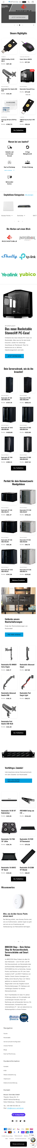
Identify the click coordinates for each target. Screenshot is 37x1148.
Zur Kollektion (18, 130)
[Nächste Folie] (23, 25)
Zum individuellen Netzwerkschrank (14, 780)
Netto (20, 2)
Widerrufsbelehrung (10, 1074)
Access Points (6, 215)
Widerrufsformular (18, 1144)
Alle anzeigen (29, 195)
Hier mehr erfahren (14, 634)
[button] (4, 2)
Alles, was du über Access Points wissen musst (15, 915)
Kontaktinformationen (20, 1138)
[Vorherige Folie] (14, 25)
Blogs (5, 1050)
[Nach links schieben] (15, 221)
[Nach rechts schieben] (22, 221)
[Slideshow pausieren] (34, 25)
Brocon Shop (9, 1136)
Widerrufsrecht (18, 1136)
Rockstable (7, 1037)
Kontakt (6, 1066)
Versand (11, 1138)
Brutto (24, 2)
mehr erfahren (8, 170)
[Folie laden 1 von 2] (17, 25)
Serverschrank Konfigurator (12, 1041)
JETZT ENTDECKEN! (18, 17)
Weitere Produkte (18, 580)
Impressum (7, 1079)
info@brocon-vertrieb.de (15, 1108)
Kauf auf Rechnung (9, 1054)
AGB (5, 1070)
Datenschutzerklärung (10, 1083)
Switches (20, 215)
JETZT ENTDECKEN (14, 356)
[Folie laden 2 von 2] (19, 25)
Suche (6, 1033)
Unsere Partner (8, 1046)
